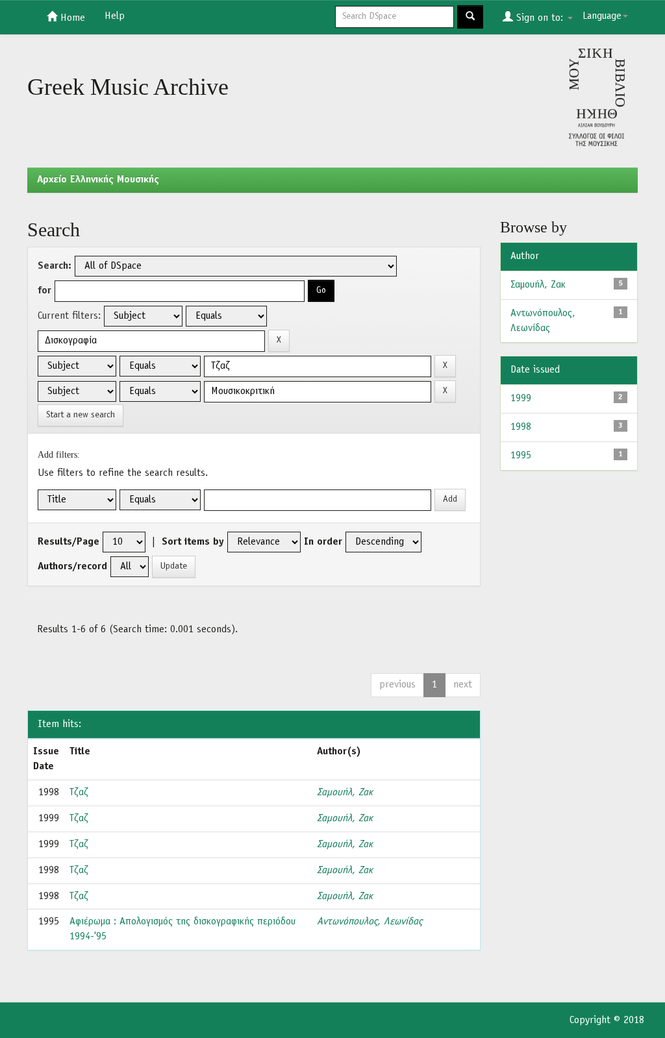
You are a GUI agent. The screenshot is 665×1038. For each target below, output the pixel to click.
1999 (520, 398)
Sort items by (193, 542)
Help (115, 16)
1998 (520, 427)
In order (323, 542)
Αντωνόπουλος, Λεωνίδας (369, 922)
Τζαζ (78, 792)
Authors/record (72, 567)
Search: (54, 266)
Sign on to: (539, 18)
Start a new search (80, 415)
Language (602, 16)
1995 (520, 456)
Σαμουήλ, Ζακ (345, 792)
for (44, 291)
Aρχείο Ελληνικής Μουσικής (98, 180)
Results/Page (68, 542)
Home (71, 18)
